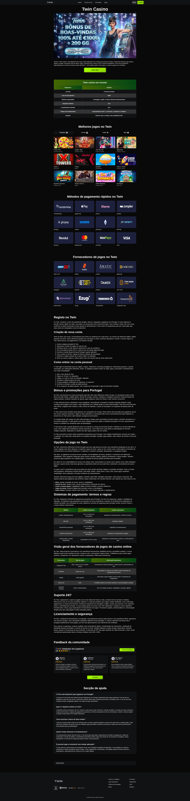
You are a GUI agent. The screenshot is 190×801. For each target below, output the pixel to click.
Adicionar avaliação (127, 649)
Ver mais (95, 677)
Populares (62, 132)
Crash (104, 132)
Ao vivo (83, 132)
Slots (125, 132)
